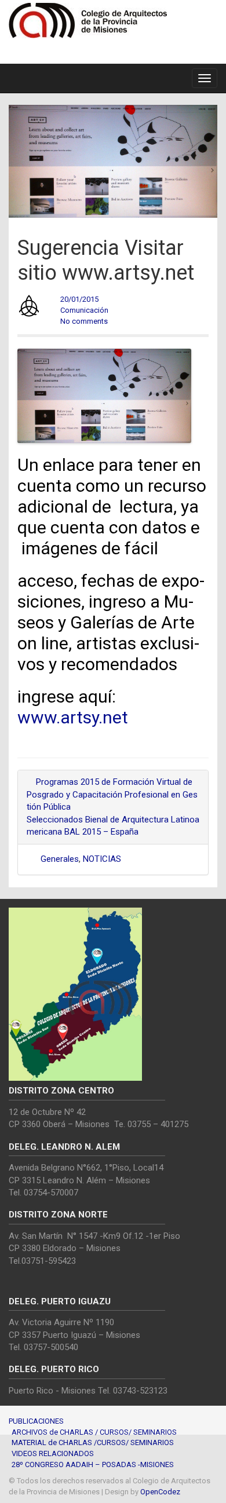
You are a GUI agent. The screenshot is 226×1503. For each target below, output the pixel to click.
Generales (60, 859)
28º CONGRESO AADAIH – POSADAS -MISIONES (93, 1464)
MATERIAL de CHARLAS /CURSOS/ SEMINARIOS (93, 1442)
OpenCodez (160, 1491)
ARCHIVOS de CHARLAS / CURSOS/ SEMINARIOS (94, 1432)
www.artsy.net (72, 717)
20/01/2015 (79, 299)
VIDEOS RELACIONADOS (53, 1453)
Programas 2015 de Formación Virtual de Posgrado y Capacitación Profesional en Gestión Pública (112, 794)
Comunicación (84, 310)
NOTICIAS (102, 859)
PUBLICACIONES (36, 1421)
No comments (84, 321)
